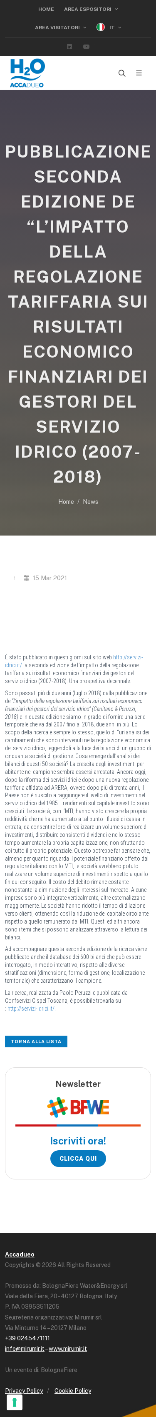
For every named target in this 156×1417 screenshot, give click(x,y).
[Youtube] (86, 47)
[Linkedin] (69, 47)
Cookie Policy (72, 1390)
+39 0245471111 (27, 1338)
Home (46, 9)
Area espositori (88, 9)
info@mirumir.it (25, 1348)
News (90, 501)
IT (112, 27)
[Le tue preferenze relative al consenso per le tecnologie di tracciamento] (14, 1402)
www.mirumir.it (68, 1348)
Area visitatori (58, 27)
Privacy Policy (24, 1390)
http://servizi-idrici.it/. (31, 1008)
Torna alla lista (36, 1041)
